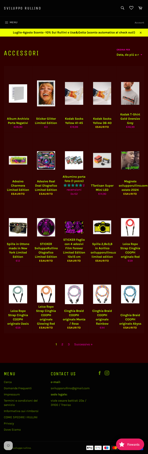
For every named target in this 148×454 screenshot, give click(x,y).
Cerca (8, 382)
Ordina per (123, 49)
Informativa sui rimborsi (21, 411)
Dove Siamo (12, 429)
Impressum (12, 394)
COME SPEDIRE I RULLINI (20, 417)
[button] (73, 185)
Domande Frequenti (18, 388)
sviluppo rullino (22, 8)
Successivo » (83, 344)
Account (139, 22)
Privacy (9, 423)
